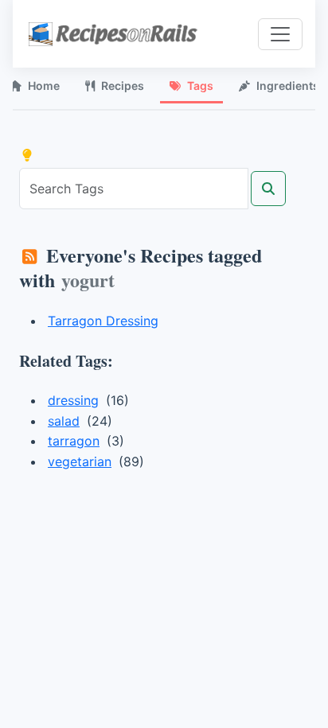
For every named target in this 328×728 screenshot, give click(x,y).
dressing (73, 400)
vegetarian (79, 461)
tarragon (74, 441)
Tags (200, 85)
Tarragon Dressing (103, 321)
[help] (27, 155)
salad (64, 421)
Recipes (122, 85)
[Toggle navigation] (280, 34)
